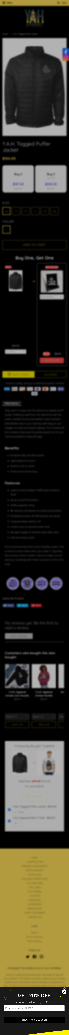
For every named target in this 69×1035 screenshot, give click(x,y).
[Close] (64, 991)
